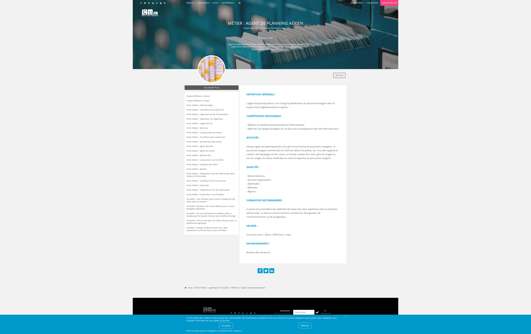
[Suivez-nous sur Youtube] (161, 3)
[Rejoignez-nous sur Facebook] (141, 3)
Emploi (190, 3)
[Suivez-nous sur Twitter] (145, 3)
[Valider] (317, 312)
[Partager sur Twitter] (265, 270)
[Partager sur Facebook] (260, 270)
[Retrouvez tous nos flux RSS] (165, 3)
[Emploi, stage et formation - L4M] (185, 287)
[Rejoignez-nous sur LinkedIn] (153, 3)
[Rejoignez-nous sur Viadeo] (157, 3)
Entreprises (228, 3)
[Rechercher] (239, 3)
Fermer (345, 316)
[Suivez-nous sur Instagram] (149, 3)
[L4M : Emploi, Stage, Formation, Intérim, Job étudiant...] (149, 13)
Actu (215, 3)
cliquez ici (237, 330)
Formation (203, 3)
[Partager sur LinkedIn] (271, 270)
